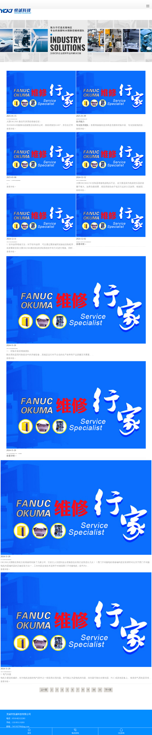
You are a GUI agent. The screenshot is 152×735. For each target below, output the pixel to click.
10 (94, 690)
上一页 (44, 690)
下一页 (108, 690)
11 (100, 690)
